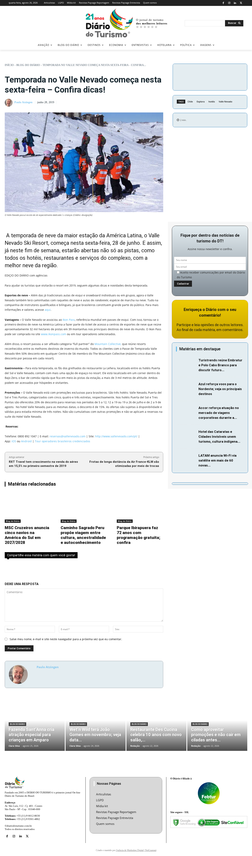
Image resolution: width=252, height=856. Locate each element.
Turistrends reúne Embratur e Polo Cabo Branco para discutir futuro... (220, 365)
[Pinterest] (230, 72)
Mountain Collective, (107, 344)
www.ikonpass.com (53, 334)
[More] (210, 81)
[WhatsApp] (239, 72)
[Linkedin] (235, 3)
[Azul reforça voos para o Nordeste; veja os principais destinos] (186, 388)
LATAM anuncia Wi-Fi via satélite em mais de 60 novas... (217, 460)
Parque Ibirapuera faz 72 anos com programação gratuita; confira (138, 535)
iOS (14, 441)
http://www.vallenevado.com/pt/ (116, 436)
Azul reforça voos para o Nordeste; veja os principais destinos (220, 389)
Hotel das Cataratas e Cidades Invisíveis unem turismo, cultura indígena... (219, 436)
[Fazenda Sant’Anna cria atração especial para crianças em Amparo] (35, 725)
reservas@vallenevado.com (67, 436)
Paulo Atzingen (23, 102)
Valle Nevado (225, 101)
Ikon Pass (69, 320)
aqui (48, 310)
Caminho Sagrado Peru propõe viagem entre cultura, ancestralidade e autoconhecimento (83, 535)
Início (9, 65)
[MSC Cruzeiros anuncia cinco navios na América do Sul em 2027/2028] (28, 507)
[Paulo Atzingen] (9, 103)
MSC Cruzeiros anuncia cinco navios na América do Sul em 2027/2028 (27, 535)
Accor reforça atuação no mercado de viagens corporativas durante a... (218, 413)
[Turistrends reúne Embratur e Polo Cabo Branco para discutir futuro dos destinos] (186, 364)
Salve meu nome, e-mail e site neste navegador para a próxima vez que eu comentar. (66, 639)
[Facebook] (223, 3)
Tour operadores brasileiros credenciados (62, 441)
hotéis (211, 101)
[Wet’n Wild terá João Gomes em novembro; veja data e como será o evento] (96, 725)
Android (26, 441)
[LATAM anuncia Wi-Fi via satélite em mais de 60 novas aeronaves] (186, 459)
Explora (201, 101)
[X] (240, 3)
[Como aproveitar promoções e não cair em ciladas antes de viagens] (217, 725)
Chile (190, 101)
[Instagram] (229, 3)
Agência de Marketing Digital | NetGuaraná (136, 850)
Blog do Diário (28, 65)
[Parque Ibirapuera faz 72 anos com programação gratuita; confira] (140, 507)
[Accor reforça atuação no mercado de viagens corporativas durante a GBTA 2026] (186, 412)
